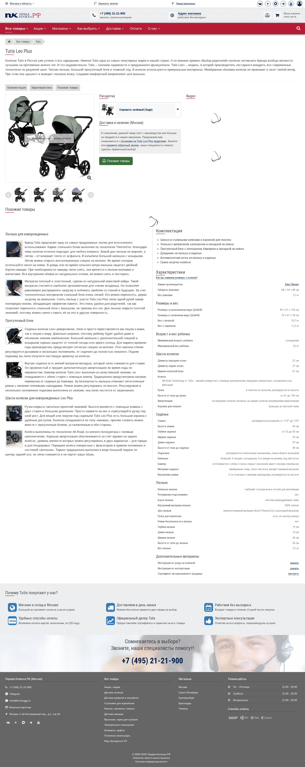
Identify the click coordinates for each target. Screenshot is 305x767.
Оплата (136, 28)
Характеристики (41, 87)
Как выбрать (87, 28)
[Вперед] (91, 195)
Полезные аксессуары (117, 735)
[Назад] (8, 195)
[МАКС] (275, 4)
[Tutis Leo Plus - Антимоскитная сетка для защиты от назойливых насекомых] (78, 194)
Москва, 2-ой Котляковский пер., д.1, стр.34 (35, 714)
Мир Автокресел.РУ (115, 741)
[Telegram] (283, 4)
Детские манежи (113, 714)
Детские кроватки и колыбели (121, 698)
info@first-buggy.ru (20, 700)
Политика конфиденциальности (151, 761)
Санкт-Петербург (188, 692)
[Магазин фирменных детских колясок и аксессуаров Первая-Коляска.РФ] (23, 15)
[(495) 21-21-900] (94, 15)
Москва (183, 687)
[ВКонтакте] (260, 4)
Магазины (60, 28)
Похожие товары (67, 87)
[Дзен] (268, 4)
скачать (294, 563)
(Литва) (292, 284)
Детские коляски (113, 692)
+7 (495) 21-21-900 (112, 13)
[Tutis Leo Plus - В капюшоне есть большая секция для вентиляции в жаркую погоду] (40, 194)
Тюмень (183, 708)
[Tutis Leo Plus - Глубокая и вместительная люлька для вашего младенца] (21, 194)
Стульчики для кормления (119, 703)
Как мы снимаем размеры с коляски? (177, 277)
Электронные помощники (119, 725)
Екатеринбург (186, 698)
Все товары (111, 679)
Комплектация (16, 87)
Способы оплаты (238, 709)
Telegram (15, 694)
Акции (38, 28)
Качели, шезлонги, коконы (119, 708)
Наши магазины (185, 3)
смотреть (293, 573)
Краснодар (185, 703)
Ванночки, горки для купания (121, 719)
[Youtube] (291, 4)
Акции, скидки (112, 687)
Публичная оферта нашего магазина (151, 758)
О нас (152, 28)
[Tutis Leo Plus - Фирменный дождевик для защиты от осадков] (59, 194)
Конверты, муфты (114, 730)
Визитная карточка (20, 707)
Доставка (113, 28)
